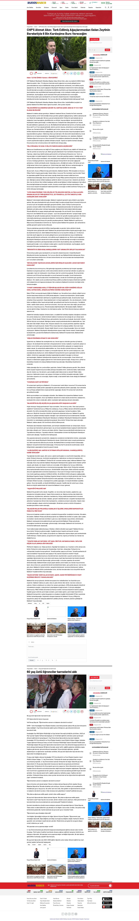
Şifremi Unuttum (91, 903)
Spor (61, 7)
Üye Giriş (89, 898)
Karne (45, 844)
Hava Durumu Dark (32, 898)
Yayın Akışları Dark (45, 900)
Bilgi (29, 844)
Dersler (34, 844)
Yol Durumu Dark (31, 900)
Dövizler (69, 900)
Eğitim (39, 844)
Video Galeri (81, 900)
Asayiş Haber (30, 26)
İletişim (57, 919)
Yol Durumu (96, 891)
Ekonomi (54, 7)
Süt (43, 603)
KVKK (73, 919)
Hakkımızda (52, 919)
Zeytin (47, 603)
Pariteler (87, 891)
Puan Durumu (69, 891)
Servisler (38, 7)
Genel (35, 26)
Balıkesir (30, 603)
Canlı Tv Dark (43, 898)
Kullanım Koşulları (80, 919)
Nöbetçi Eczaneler (45, 903)
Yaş (49, 844)
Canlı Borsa (56, 898)
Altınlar (69, 898)
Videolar (83, 7)
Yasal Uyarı (86, 919)
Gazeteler (98, 7)
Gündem (46, 7)
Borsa (28, 891)
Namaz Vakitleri (38, 891)
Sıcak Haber (81, 907)
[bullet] (48, 660)
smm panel (43, 907)
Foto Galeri (75, 7)
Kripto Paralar (107, 891)
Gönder (32, 660)
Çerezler (70, 919)
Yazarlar (90, 7)
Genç (35, 603)
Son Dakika (30, 7)
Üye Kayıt (89, 900)
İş (39, 603)
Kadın (67, 7)
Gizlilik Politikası (63, 919)
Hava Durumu (59, 891)
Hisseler (78, 891)
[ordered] (46, 660)
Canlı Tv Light (30, 903)
